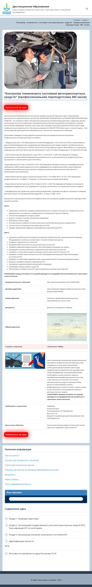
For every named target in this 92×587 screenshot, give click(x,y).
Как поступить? (12, 455)
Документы (10, 474)
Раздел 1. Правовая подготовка (24, 518)
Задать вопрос (12, 479)
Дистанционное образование (31, 6)
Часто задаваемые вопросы (18, 484)
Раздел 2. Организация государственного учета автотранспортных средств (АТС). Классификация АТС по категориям (47, 526)
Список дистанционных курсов (19, 465)
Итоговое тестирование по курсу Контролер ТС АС (33, 553)
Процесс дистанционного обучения (22, 460)
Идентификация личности (21, 541)
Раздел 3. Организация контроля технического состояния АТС (38, 534)
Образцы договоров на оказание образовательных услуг (32, 470)
